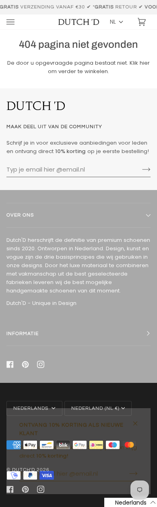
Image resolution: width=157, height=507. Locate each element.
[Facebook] (10, 364)
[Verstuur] (140, 169)
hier (145, 63)
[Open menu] (18, 21)
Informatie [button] (22, 333)
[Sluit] (139, 420)
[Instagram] (40, 364)
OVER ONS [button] (20, 215)
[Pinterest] (25, 364)
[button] (117, 21)
